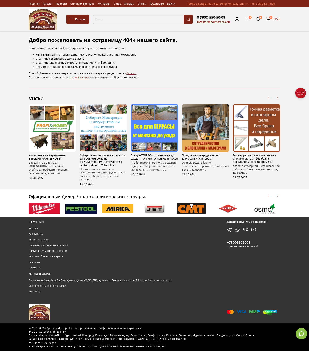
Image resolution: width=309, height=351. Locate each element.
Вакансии (34, 262)
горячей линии (79, 77)
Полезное (34, 267)
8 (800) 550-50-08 (211, 17)
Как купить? (36, 233)
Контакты (104, 3)
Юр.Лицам (157, 3)
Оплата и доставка (82, 3)
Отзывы (129, 3)
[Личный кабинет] (237, 19)
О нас (117, 3)
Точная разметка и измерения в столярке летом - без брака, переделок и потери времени (254, 158)
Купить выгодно (38, 239)
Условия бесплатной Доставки (47, 285)
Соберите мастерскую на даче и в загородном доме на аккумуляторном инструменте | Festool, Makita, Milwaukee (102, 160)
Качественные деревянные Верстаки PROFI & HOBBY (47, 156)
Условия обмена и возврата (46, 256)
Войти (171, 3)
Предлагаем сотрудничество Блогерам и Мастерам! (201, 156)
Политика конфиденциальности (48, 245)
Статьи (142, 3)
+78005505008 (238, 242)
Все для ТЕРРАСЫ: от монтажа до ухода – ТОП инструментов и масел (154, 156)
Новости (61, 3)
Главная (34, 3)
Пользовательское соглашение (48, 250)
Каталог (48, 3)
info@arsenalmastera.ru (213, 22)
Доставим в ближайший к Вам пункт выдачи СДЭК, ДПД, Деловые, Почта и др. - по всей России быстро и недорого (100, 280)
